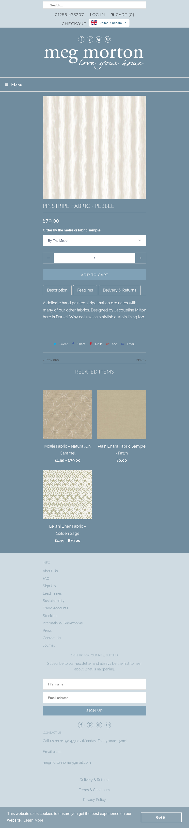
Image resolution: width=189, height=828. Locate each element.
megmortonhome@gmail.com (67, 762)
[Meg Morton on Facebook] (81, 39)
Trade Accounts (55, 608)
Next (140, 360)
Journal (49, 645)
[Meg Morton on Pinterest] (90, 39)
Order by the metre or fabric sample (71, 230)
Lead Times (52, 593)
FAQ (46, 579)
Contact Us (52, 638)
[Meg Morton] (94, 60)
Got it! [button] (161, 817)
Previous (52, 360)
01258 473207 (69, 14)
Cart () (124, 14)
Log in (97, 14)
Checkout (74, 23)
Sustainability (53, 601)
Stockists (50, 616)
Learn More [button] (33, 820)
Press (47, 631)
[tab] (57, 290)
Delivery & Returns (94, 780)
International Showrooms (63, 623)
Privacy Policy (94, 800)
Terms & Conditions (94, 790)
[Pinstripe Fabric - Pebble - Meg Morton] (94, 147)
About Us (50, 571)
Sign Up (49, 586)
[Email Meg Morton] (108, 39)
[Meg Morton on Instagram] (99, 39)
